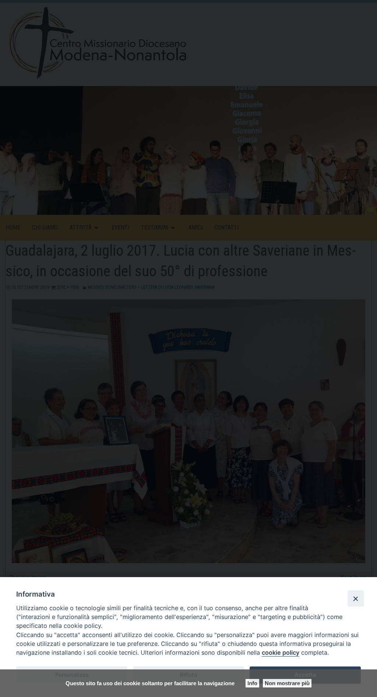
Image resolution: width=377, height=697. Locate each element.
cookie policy (280, 652)
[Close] (356, 598)
